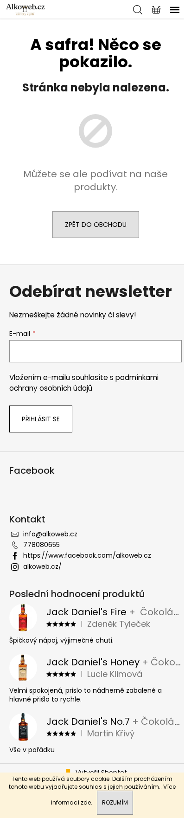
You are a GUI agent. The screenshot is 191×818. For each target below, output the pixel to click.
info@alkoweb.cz (50, 534)
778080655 (41, 544)
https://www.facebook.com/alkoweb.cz (87, 555)
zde (86, 802)
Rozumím (115, 802)
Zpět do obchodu (96, 224)
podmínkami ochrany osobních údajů (84, 383)
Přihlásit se (41, 419)
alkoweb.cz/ (42, 566)
